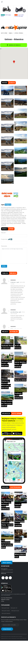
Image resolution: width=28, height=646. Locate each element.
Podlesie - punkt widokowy (18, 395)
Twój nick (3, 232)
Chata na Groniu (18, 540)
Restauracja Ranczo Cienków (19, 523)
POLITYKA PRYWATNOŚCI (6, 598)
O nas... (3, 601)
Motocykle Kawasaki (6, 613)
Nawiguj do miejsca (14, 45)
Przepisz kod (4, 239)
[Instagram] (10, 577)
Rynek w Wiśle (20, 380)
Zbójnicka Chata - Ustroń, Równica (7, 525)
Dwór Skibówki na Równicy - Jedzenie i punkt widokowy (7, 504)
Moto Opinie (4, 33)
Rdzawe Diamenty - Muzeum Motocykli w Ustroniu (6, 383)
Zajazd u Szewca (17, 505)
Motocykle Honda (5, 608)
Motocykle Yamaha (6, 610)
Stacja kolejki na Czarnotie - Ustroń (6, 403)
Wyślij (4, 266)
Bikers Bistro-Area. (20, 555)
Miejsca (10, 33)
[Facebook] (3, 577)
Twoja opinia (4, 246)
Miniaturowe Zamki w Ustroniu (6, 363)
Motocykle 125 (14, 608)
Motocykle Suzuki (15, 610)
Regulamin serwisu (5, 599)
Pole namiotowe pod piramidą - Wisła (7, 544)
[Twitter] (6, 577)
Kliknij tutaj (3, 573)
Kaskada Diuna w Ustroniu (7, 347)
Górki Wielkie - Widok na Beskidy (20, 364)
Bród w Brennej (17, 347)
